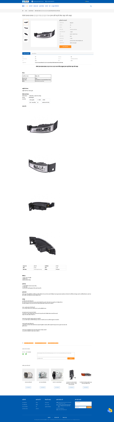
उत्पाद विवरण (34, 53)
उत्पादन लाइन (47, 402)
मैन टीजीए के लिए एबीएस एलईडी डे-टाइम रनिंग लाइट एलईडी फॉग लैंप (86, 383)
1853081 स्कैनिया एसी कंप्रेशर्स (29, 343)
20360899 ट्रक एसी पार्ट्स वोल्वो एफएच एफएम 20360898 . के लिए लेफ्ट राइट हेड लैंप (71, 383)
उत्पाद (27, 6)
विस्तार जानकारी (26, 53)
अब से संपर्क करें (65, 46)
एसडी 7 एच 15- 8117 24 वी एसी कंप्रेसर (40, 343)
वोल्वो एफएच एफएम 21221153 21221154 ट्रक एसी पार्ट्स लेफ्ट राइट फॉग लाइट (47, 10)
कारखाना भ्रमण (35, 6)
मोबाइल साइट (65, 417)
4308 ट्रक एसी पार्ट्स (28, 382)
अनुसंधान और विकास (48, 406)
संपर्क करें (46, 6)
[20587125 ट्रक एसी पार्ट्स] (57, 374)
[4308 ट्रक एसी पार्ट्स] (28, 374)
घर (24, 6)
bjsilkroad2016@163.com (39, 1)
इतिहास (37, 404)
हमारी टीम (37, 408)
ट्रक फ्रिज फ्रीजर (25, 408)
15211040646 (28, 352)
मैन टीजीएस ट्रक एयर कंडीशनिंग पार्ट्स (53, 343)
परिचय (37, 402)
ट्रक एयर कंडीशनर (25, 406)
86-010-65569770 (50, 1)
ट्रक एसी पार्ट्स (24, 402)
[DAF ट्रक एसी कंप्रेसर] (43, 374)
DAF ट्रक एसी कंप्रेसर (42, 382)
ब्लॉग (49, 6)
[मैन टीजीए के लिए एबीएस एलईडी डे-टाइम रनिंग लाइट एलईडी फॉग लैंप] (86, 374)
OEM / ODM (47, 404)
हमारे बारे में (30, 6)
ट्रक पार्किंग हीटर (24, 404)
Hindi (88, 1)
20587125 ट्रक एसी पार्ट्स (57, 382)
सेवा (36, 406)
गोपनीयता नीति (56, 417)
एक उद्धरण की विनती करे (55, 6)
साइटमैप (49, 417)
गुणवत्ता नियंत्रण (41, 6)
